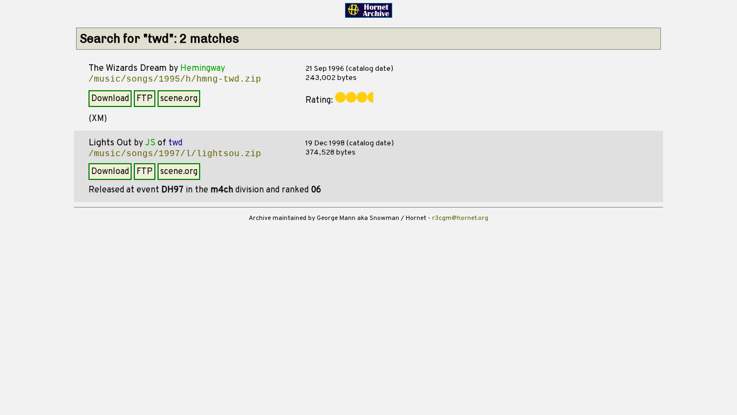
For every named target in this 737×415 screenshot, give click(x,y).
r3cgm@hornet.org (460, 218)
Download (110, 98)
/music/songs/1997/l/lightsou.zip (174, 154)
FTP (145, 98)
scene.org (178, 98)
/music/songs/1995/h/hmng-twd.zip (174, 79)
